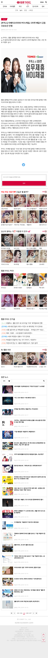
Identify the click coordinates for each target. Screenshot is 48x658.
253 (18, 613)
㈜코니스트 (24, 628)
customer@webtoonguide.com (26, 638)
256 (27, 613)
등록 (24, 183)
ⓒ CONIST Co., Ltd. (24, 619)
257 (30, 613)
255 (24, 613)
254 (21, 613)
